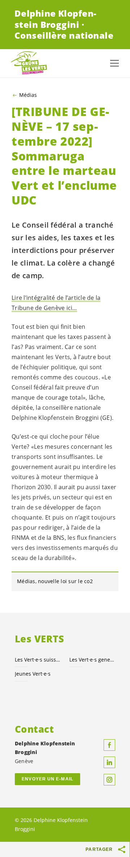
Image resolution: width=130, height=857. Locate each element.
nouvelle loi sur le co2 (65, 581)
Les (92, 659)
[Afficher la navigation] (114, 63)
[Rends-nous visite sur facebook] (109, 745)
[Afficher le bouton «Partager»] (122, 849)
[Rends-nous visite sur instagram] (109, 779)
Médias (28, 95)
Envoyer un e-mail (47, 778)
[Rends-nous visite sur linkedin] (109, 762)
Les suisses (38, 659)
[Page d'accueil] (29, 63)
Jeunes (33, 673)
